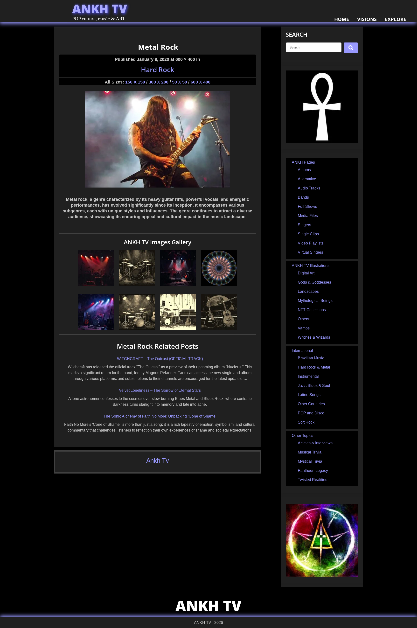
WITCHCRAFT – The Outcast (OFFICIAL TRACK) (160, 359)
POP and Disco (311, 413)
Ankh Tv (157, 460)
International (302, 351)
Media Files (308, 216)
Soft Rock (306, 422)
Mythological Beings (315, 301)
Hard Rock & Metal (314, 367)
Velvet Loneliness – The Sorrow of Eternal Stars (160, 390)
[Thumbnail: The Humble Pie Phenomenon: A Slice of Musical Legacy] (96, 329)
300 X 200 (158, 82)
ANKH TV (99, 8)
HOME (341, 19)
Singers (304, 225)
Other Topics (302, 435)
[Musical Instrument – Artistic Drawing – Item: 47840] (137, 285)
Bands (303, 197)
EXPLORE (395, 19)
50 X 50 (179, 82)
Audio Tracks (309, 188)
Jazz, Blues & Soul (314, 386)
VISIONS (367, 19)
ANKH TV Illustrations (310, 266)
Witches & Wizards (314, 337)
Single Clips (308, 234)
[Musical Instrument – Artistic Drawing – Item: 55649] (219, 329)
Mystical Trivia (310, 461)
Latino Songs (309, 395)
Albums (304, 170)
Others (303, 319)
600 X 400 (200, 82)
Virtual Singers (310, 252)
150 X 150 (135, 82)
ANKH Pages (303, 162)
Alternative (307, 179)
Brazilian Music (311, 358)
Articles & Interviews (315, 443)
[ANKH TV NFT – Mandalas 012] (219, 285)
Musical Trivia (309, 452)
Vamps (304, 328)
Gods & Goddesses (314, 282)
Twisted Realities (312, 480)
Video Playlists (310, 243)
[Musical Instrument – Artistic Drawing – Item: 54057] (137, 329)
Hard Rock (157, 69)
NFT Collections (312, 310)
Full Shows (307, 206)
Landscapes (308, 291)
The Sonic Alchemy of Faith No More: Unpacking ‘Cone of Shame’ (160, 416)
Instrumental (308, 376)
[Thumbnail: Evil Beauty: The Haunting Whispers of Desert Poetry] (96, 285)
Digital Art (306, 273)
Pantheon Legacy (313, 470)
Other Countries (311, 404)
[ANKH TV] (322, 142)
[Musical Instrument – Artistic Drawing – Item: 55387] (178, 329)
